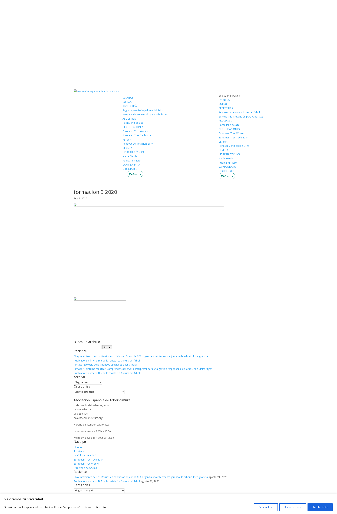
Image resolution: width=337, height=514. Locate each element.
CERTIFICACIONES (133, 127)
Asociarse (79, 451)
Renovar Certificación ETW (138, 143)
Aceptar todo (320, 507)
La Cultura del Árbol (85, 455)
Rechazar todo (292, 507)
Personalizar (266, 507)
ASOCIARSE (129, 118)
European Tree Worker (135, 131)
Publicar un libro (132, 160)
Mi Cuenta (135, 174)
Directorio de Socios (85, 467)
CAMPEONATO (131, 164)
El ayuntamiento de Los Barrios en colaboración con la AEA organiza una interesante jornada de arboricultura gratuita (141, 356)
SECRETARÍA (130, 106)
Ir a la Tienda (130, 156)
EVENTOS (128, 97)
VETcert (127, 139)
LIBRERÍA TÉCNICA (133, 152)
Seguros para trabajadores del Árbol (143, 110)
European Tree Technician (137, 135)
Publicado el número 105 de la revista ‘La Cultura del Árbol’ (107, 360)
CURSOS (127, 101)
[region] (168, 504)
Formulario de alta (133, 122)
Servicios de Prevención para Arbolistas (145, 114)
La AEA (78, 447)
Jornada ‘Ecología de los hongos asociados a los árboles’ (106, 364)
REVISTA (127, 148)
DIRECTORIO (130, 168)
